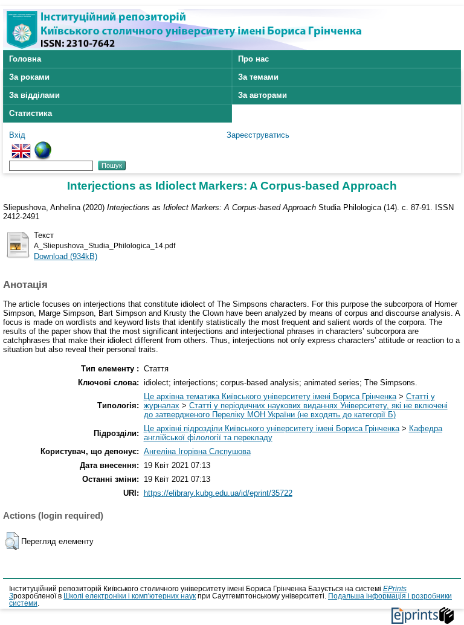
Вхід (17, 134)
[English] (21, 145)
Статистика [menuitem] (30, 113)
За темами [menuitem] (258, 77)
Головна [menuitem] (25, 58)
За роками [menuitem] (29, 77)
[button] (12, 541)
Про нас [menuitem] (253, 58)
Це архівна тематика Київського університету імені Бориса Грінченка (270, 396)
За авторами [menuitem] (262, 95)
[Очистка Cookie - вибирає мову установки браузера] (43, 145)
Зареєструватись (258, 134)
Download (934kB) (65, 256)
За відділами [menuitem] (34, 95)
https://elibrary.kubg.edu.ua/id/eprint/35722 (218, 493)
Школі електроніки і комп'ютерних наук (129, 596)
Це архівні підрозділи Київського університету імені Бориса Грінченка (271, 428)
